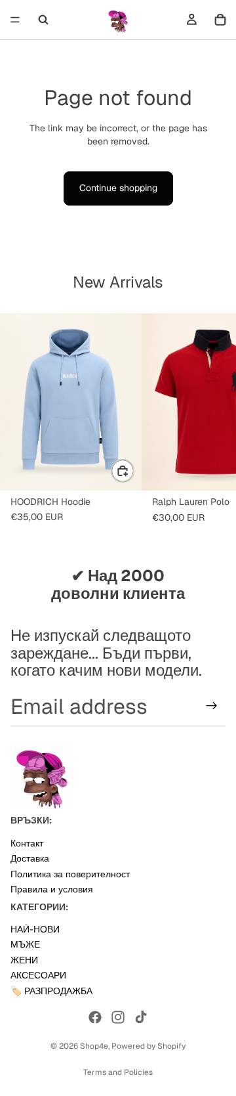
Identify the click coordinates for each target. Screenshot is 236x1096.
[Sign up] (212, 706)
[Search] (43, 19)
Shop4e (94, 1046)
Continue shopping (118, 188)
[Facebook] (95, 1017)
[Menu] (15, 20)
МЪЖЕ (25, 944)
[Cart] (220, 19)
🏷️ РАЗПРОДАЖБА (51, 990)
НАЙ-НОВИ (35, 929)
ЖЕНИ (24, 959)
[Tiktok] (141, 1017)
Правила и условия (51, 889)
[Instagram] (118, 1017)
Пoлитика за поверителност (70, 873)
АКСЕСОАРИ (38, 975)
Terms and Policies (118, 1072)
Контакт (26, 842)
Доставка (29, 858)
